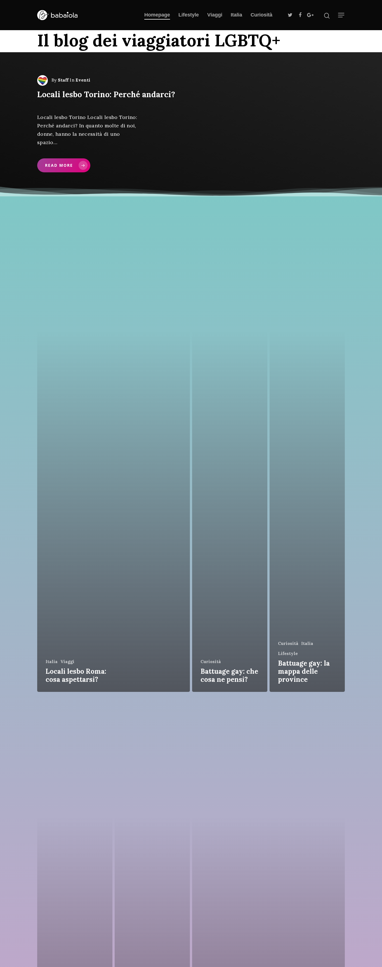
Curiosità (261, 15)
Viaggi (214, 15)
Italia (236, 15)
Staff (63, 80)
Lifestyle (188, 15)
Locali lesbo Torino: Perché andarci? (106, 94)
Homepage (157, 15)
